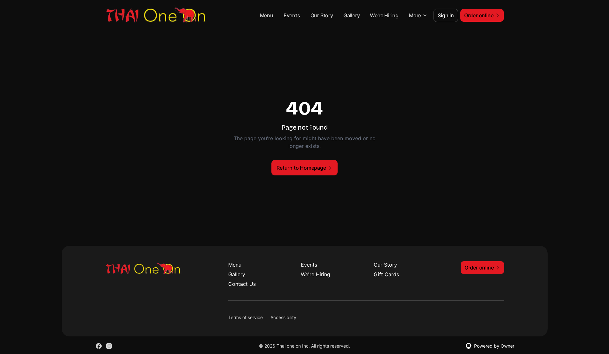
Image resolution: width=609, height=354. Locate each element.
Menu (266, 15)
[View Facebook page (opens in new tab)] (99, 346)
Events (292, 15)
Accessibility (283, 317)
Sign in (446, 15)
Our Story (321, 15)
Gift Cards (386, 274)
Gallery (351, 15)
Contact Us (242, 284)
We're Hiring (384, 15)
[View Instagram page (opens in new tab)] (109, 346)
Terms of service (245, 317)
